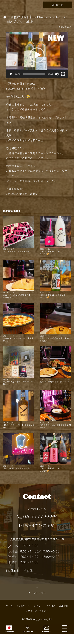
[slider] (34, 74)
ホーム (9, 605)
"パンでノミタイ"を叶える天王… (17, 250)
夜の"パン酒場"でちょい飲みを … (54, 380)
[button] (37, 55)
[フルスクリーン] (63, 74)
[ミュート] (57, 74)
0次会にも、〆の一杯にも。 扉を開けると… (18, 338)
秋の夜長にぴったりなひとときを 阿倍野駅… (55, 425)
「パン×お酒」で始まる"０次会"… (17, 466)
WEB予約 (57, 5)
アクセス (50, 605)
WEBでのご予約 (40, 525)
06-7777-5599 (40, 516)
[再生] (11, 74)
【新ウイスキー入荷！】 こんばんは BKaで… (18, 425)
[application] (37, 55)
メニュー (38, 605)
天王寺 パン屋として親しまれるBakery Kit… (16, 294)
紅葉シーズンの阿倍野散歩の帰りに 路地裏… (55, 338)
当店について (23, 605)
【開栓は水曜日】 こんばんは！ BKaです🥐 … (53, 251)
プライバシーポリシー (37, 610)
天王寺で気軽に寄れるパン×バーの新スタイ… (18, 381)
